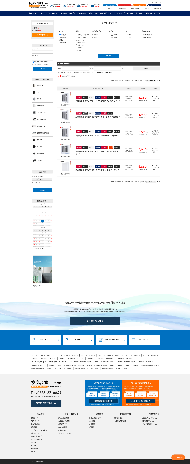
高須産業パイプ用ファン (55, 365)
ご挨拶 (91, 427)
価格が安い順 (119, 80)
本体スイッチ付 (81, 37)
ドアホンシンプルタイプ (93, 368)
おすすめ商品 (148, 35)
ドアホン (157, 13)
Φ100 (96, 35)
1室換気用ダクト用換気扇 (115, 365)
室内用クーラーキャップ (108, 368)
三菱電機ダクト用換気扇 (69, 365)
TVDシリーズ (120, 358)
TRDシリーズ (154, 355)
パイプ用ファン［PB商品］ (77, 13)
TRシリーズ (34, 355)
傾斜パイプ (62, 368)
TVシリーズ (137, 355)
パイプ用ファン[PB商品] (39, 430)
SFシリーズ (67, 355)
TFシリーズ (59, 355)
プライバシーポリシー (65, 433)
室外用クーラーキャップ (65, 361)
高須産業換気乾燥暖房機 (37, 368)
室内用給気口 (54, 13)
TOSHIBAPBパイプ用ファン (39, 365)
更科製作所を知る (95, 321)
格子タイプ (114, 35)
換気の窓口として (95, 418)
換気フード (33, 13)
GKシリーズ (110, 355)
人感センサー (81, 40)
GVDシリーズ (130, 358)
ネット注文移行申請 (120, 421)
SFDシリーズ (62, 358)
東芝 (62, 40)
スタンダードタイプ (83, 35)
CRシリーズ (50, 355)
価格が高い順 (129, 80)
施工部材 (139, 13)
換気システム (93, 13)
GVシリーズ (145, 355)
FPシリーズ (42, 355)
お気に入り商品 (135, 8)
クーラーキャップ (119, 13)
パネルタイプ (114, 37)
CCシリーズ (84, 355)
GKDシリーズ (100, 358)
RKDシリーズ (71, 358)
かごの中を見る (140, 5)
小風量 (79, 50)
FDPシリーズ (34, 358)
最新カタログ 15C (38, 286)
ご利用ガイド (110, 8)
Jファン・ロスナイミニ (51, 368)
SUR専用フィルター (121, 368)
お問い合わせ (157, 8)
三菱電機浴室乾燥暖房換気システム (149, 365)
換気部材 (130, 13)
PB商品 (63, 35)
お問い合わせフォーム (46, 403)
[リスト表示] (159, 80)
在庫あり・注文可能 (65, 72)
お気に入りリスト (87, 72)
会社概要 (92, 421)
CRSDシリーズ (90, 358)
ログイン (125, 5)
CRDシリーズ (43, 358)
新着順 (137, 80)
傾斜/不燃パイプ (105, 13)
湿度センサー (81, 45)
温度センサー (81, 42)
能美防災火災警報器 (80, 368)
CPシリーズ (92, 355)
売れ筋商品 (147, 37)
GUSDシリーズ (110, 358)
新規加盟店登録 (110, 5)
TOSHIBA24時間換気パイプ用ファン (105, 361)
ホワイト (129, 35)
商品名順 (143, 80)
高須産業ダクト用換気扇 (100, 365)
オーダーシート (154, 5)
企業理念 (92, 424)
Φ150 (96, 37)
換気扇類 (64, 13)
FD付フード (43, 13)
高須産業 (63, 42)
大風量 (79, 47)
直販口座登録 (118, 418)
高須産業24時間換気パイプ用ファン (127, 361)
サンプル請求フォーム (149, 424)
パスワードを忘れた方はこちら (40, 64)
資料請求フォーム (148, 421)
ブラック (129, 37)
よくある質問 (122, 8)
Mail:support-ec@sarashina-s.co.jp (45, 396)
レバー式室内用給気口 (36, 361)
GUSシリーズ (119, 355)
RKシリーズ (75, 355)
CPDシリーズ (80, 358)
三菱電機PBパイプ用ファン (146, 361)
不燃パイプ (70, 368)
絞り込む (108, 55)
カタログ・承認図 (63, 421)
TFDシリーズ (53, 358)
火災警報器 (148, 13)
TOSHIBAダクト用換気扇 (85, 365)
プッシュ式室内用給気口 (51, 361)
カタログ (146, 8)
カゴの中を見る (42, 35)
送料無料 (76, 72)
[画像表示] (158, 80)
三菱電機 (63, 37)
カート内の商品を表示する (104, 72)
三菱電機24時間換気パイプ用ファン (83, 361)
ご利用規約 (62, 430)
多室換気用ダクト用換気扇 (131, 365)
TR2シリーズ (128, 355)
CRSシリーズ (101, 355)
